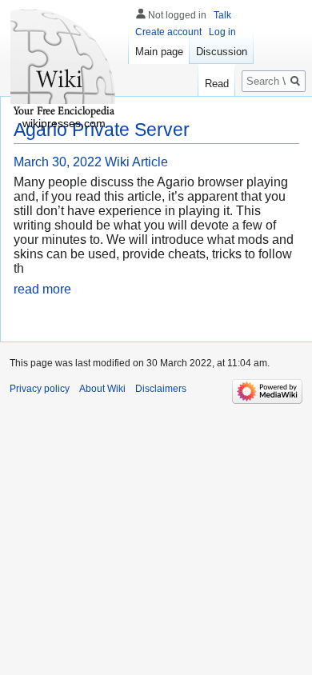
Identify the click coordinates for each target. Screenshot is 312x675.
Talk (222, 15)
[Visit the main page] (64, 64)
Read (217, 84)
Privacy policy (40, 388)
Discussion (221, 52)
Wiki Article (136, 162)
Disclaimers (160, 388)
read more (42, 289)
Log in (222, 32)
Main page (159, 52)
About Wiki (102, 388)
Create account (168, 32)
